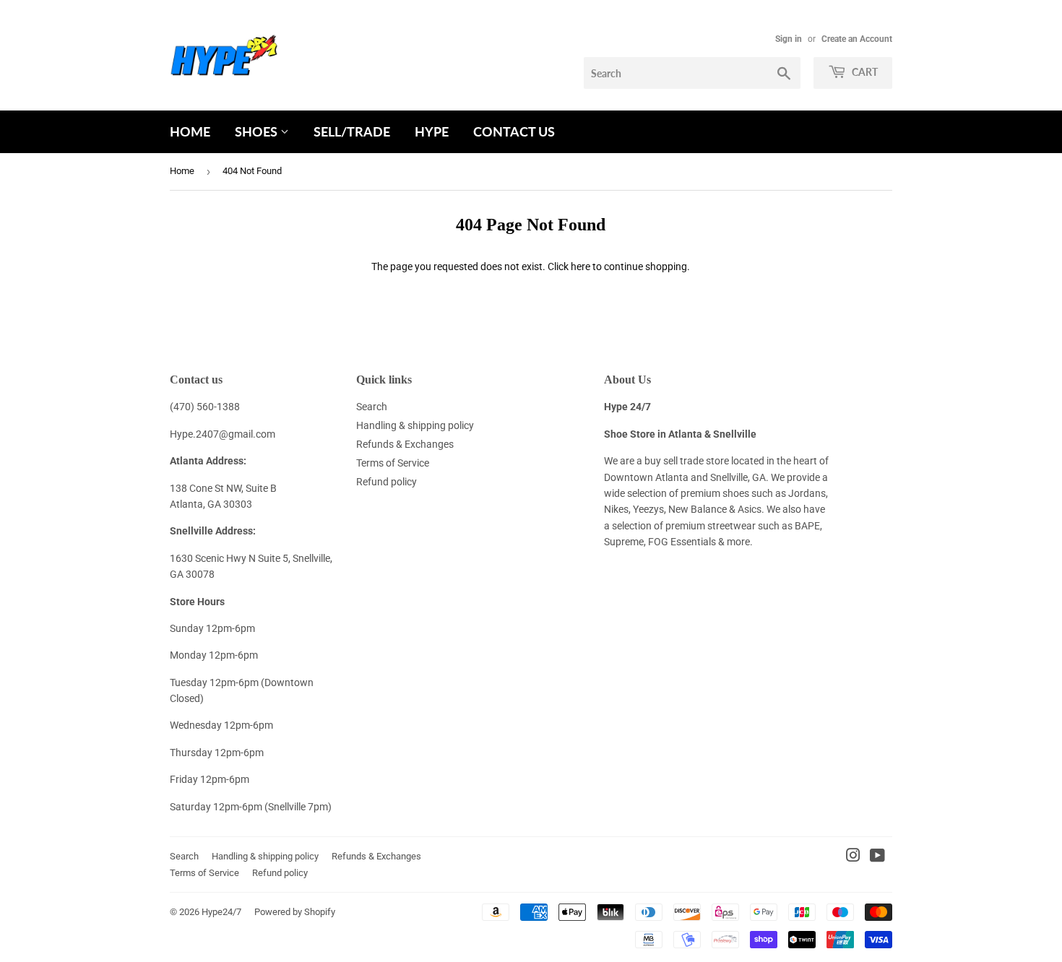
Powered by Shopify (294, 911)
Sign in (788, 39)
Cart (864, 72)
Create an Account (856, 39)
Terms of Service (392, 463)
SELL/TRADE (352, 131)
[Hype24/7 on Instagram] (853, 857)
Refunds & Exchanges (405, 444)
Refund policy (386, 482)
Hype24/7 (221, 911)
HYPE (432, 131)
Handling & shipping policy (415, 425)
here (580, 266)
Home (190, 131)
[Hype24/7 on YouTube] (877, 857)
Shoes (257, 131)
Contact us (514, 131)
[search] (692, 73)
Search (371, 406)
